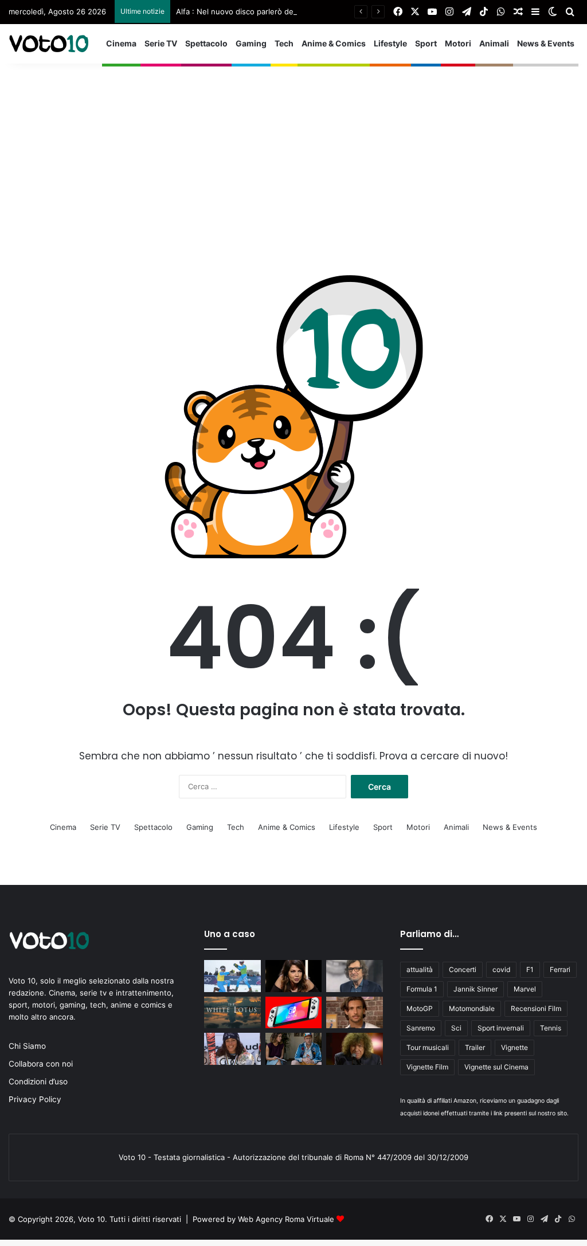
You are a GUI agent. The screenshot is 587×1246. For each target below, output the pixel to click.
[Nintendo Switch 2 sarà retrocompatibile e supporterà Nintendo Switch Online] (293, 1013)
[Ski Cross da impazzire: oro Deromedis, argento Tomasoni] (232, 976)
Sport (426, 43)
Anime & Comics (334, 43)
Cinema (121, 43)
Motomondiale (472, 1008)
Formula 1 (421, 989)
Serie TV (160, 43)
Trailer (475, 1047)
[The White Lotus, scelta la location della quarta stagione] (232, 1013)
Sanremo (420, 1028)
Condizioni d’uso (38, 1081)
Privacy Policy (35, 1099)
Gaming (251, 43)
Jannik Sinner (475, 989)
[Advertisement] (293, 144)
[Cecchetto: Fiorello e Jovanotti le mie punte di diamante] (354, 976)
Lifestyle (390, 43)
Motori (458, 43)
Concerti (462, 969)
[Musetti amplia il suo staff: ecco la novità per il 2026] (354, 1013)
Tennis (550, 1028)
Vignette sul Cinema (496, 1067)
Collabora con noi (41, 1063)
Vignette (514, 1047)
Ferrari (560, 969)
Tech (284, 43)
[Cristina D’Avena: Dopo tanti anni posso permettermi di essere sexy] (293, 976)
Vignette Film (427, 1067)
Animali (494, 43)
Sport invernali (501, 1028)
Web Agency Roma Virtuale (286, 1219)
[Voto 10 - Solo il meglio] (49, 43)
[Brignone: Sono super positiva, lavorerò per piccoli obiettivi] (232, 1049)
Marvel (525, 989)
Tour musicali (427, 1047)
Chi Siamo (27, 1046)
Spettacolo (206, 43)
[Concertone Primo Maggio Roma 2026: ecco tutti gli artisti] (354, 1049)
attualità (419, 969)
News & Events (545, 43)
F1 (530, 969)
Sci (456, 1028)
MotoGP (419, 1008)
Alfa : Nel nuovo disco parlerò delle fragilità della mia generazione (293, 11)
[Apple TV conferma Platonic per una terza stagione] (293, 1049)
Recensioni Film (536, 1008)
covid (501, 969)
